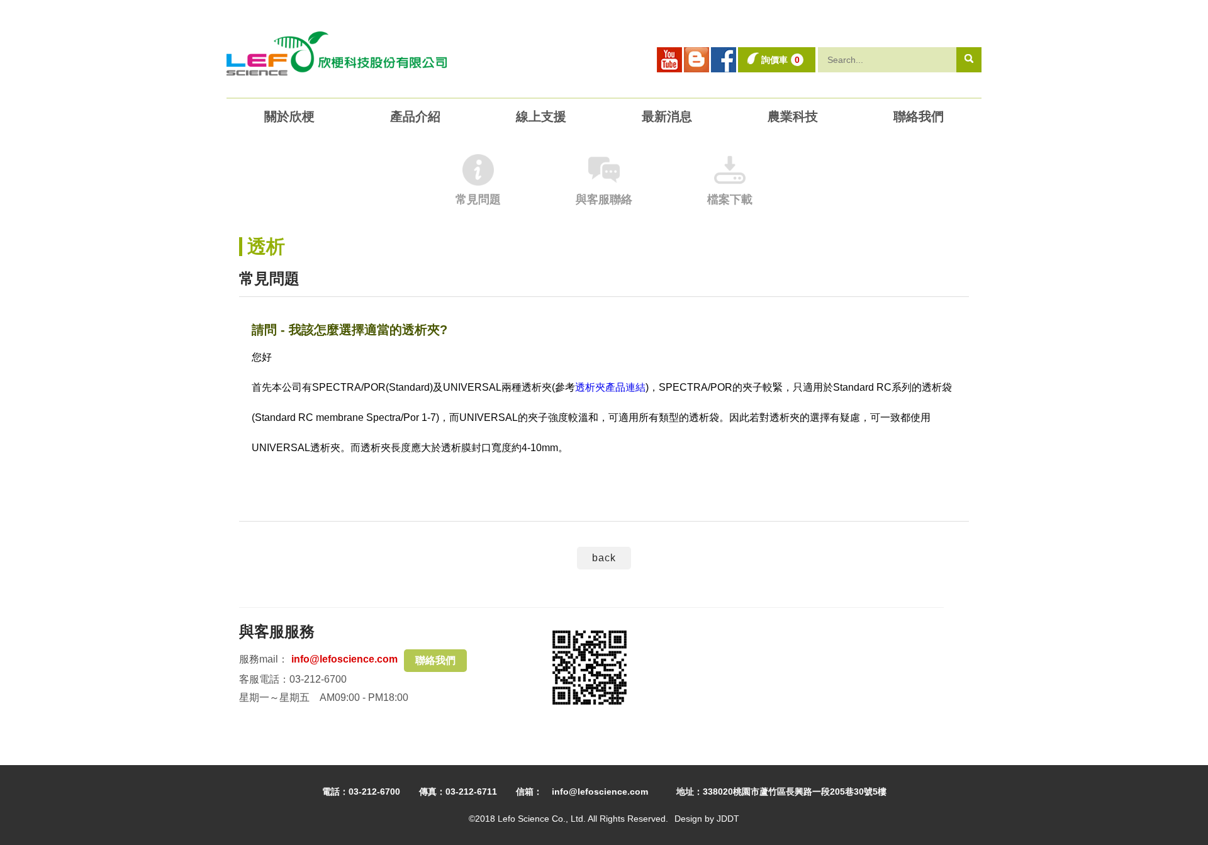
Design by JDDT (706, 819)
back (604, 557)
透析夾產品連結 (610, 387)
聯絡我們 (435, 660)
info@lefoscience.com (344, 659)
